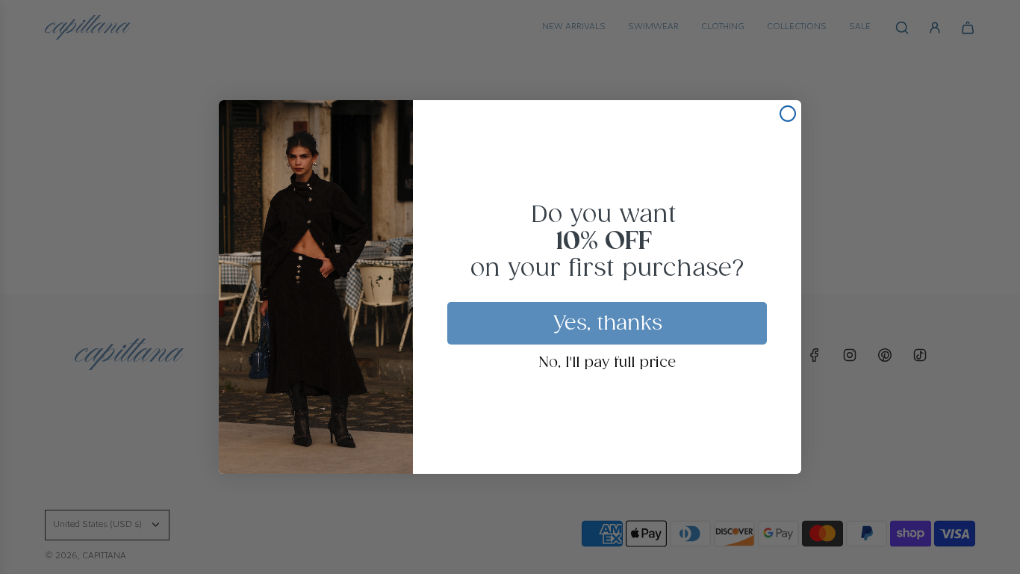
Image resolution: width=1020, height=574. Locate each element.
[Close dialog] (787, 113)
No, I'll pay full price (607, 363)
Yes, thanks (607, 323)
